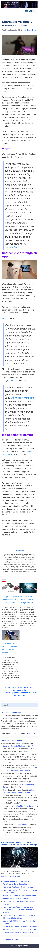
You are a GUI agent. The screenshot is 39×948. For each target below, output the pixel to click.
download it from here (22, 398)
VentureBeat (11, 247)
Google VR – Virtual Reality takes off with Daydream (10, 600)
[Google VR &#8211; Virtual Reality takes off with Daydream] (11, 588)
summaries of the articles (10, 876)
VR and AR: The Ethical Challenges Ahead (19, 887)
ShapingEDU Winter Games (24, 806)
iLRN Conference (20, 825)
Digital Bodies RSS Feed (10, 939)
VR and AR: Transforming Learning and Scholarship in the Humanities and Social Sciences (18, 909)
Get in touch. (31, 734)
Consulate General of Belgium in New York (19, 746)
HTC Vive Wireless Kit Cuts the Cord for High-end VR (27, 600)
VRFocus (6, 318)
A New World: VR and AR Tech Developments (20, 927)
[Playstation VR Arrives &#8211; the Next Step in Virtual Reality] (11, 635)
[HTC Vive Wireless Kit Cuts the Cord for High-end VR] (28, 588)
